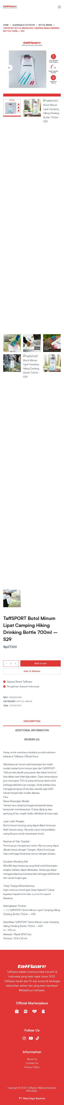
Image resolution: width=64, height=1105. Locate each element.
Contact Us (32, 1063)
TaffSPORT (15, 705)
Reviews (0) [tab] (31, 739)
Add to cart (40, 663)
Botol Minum (24, 701)
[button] (32, 671)
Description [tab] (32, 721)
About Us (32, 1059)
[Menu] (59, 7)
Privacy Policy (32, 1067)
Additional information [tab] (32, 730)
